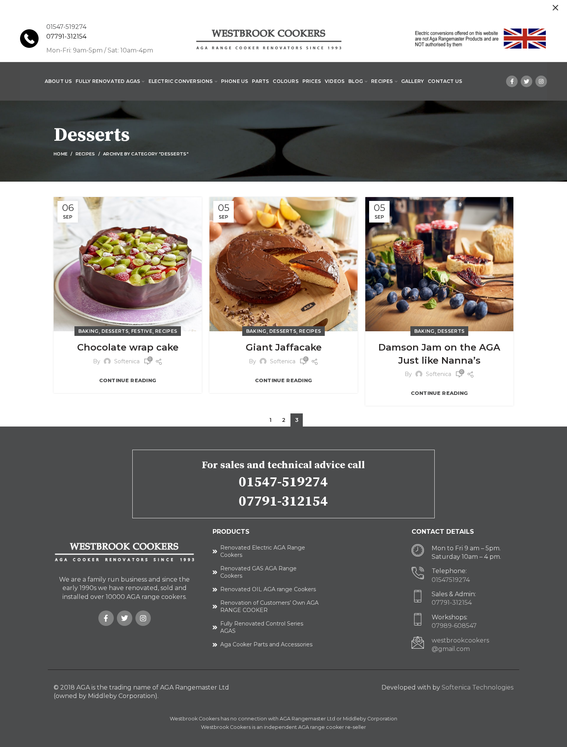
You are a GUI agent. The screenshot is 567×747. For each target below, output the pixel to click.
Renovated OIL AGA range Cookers (268, 589)
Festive (141, 331)
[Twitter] (526, 81)
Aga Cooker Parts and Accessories (266, 644)
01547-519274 (283, 482)
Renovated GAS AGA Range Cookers (258, 572)
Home (61, 154)
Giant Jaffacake (284, 347)
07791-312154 (66, 36)
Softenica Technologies (477, 687)
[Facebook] (512, 81)
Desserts (114, 331)
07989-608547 (454, 625)
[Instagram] (541, 81)
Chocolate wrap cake (128, 347)
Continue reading (128, 380)
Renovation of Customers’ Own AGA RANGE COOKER (269, 606)
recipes (85, 154)
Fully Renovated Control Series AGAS (261, 627)
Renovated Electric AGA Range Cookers (262, 551)
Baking (88, 331)
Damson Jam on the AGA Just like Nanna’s (439, 354)
